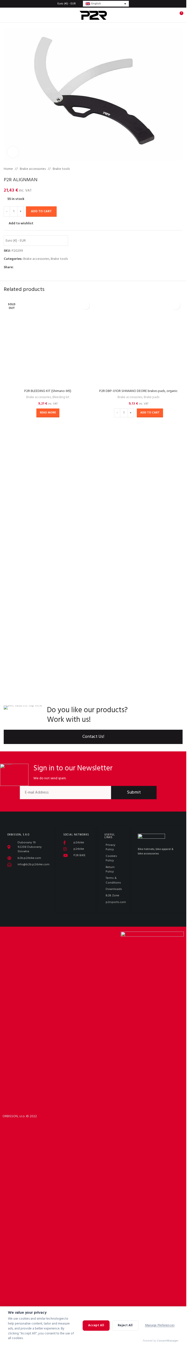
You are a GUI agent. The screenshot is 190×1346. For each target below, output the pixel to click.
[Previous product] (168, 169)
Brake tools (61, 169)
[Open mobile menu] (5, 15)
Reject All (125, 1333)
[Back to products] (174, 169)
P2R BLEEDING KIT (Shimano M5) (47, 673)
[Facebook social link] (17, 267)
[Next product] (180, 169)
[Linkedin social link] (34, 267)
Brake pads (151, 679)
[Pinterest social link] (28, 267)
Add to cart (41, 211)
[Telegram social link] (40, 267)
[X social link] (22, 267)
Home (8, 169)
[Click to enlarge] (13, 152)
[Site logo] (93, 15)
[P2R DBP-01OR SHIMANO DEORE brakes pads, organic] (139, 483)
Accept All (96, 1333)
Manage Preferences (159, 1333)
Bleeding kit (60, 679)
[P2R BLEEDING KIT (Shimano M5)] (48, 483)
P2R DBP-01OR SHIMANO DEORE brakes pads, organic (138, 673)
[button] (150, 694)
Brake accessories (33, 169)
